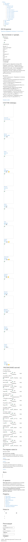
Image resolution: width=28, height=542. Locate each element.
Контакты (6, 24)
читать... (4, 458)
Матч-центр (7, 3)
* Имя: (4, 529)
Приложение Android (10, 506)
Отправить (5, 536)
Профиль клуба (6, 100)
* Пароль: (5, 532)
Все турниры (7, 20)
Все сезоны (8, 496)
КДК (5, 21)
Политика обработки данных (12, 505)
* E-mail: (5, 525)
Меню (3, 2)
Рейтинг (7, 501)
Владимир (7, 4)
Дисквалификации (9, 500)
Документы (7, 23)
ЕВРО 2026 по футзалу (10, 497)
